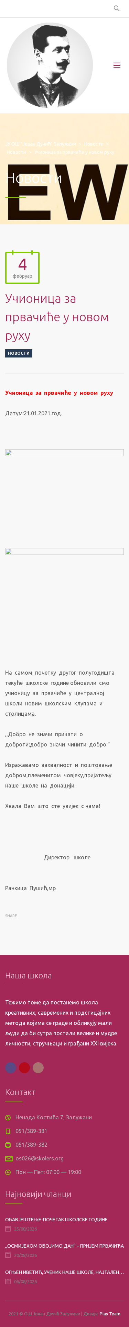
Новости (19, 353)
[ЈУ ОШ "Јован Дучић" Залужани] (50, 65)
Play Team (110, 1313)
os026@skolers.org (39, 1158)
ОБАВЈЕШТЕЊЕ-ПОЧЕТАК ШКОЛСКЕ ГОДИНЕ (56, 1219)
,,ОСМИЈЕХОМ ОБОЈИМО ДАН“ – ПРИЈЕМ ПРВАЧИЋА (64, 1246)
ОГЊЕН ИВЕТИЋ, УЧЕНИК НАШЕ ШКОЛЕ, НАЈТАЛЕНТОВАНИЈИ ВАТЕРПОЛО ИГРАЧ (64, 1272)
